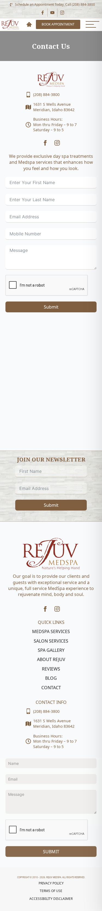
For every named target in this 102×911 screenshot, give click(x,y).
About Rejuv (51, 659)
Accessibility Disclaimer (51, 899)
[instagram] (57, 143)
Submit (51, 307)
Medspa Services (51, 631)
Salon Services (51, 641)
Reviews (51, 669)
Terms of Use (51, 891)
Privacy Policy (51, 883)
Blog (51, 678)
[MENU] (92, 24)
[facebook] (45, 143)
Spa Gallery (51, 650)
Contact (51, 688)
